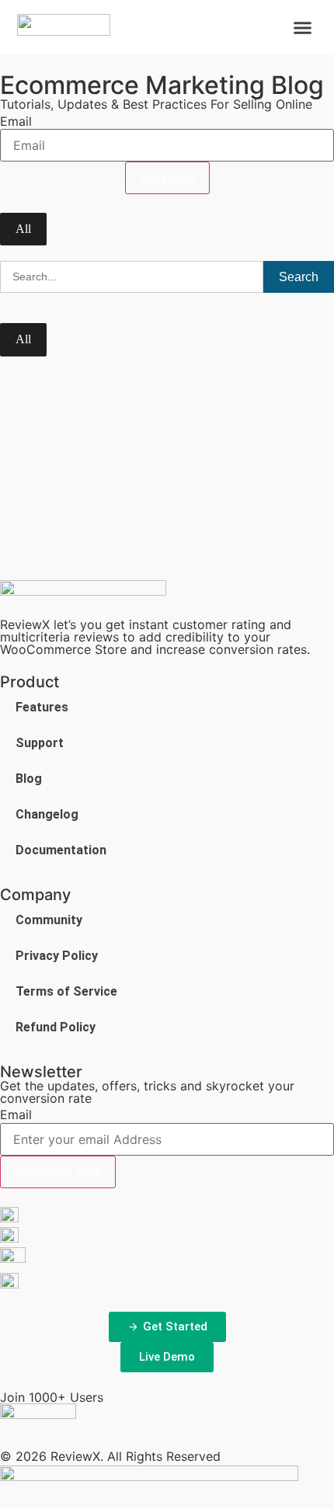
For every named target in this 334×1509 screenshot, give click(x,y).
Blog (29, 778)
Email (16, 121)
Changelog (47, 814)
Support (40, 742)
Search (298, 276)
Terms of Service (66, 991)
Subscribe (167, 178)
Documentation (61, 850)
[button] (303, 27)
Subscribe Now (58, 1172)
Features (42, 707)
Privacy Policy (57, 955)
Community (49, 920)
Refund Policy (56, 1027)
